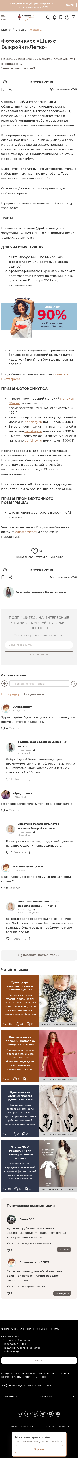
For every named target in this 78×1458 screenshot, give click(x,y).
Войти (70, 5)
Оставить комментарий (41, 955)
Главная (6, 29)
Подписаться (39, 654)
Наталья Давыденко (28, 866)
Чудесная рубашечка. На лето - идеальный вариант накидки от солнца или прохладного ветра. (36, 1233)
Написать (39, 1360)
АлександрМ (22, 706)
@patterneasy (26, 532)
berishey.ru (33, 422)
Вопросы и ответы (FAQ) (57, 1426)
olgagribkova (22, 793)
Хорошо (39, 1449)
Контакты (11, 1426)
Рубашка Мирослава (38, 1243)
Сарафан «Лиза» (35, 1286)
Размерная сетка (30, 1426)
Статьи (20, 29)
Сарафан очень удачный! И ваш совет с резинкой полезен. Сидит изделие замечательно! (36, 1276)
